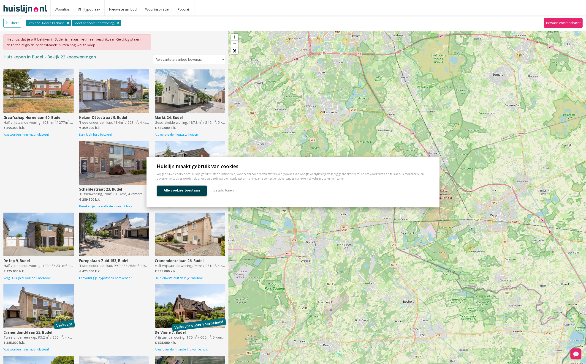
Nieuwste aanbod (123, 9)
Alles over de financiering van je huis (181, 349)
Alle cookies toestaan (182, 190)
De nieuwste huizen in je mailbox (179, 278)
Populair (183, 9)
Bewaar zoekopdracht (563, 22)
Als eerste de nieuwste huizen (176, 134)
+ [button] (234, 37)
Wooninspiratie (157, 9)
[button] (234, 50)
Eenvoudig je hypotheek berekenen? (105, 278)
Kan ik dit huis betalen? (95, 134)
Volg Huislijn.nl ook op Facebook (27, 278)
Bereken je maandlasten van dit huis (105, 206)
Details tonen (224, 190)
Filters (14, 22)
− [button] (234, 44)
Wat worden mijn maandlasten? (26, 134)
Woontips (62, 9)
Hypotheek (91, 9)
